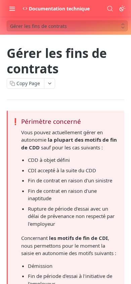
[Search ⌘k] (109, 8)
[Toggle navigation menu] (12, 8)
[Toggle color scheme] (122, 8)
